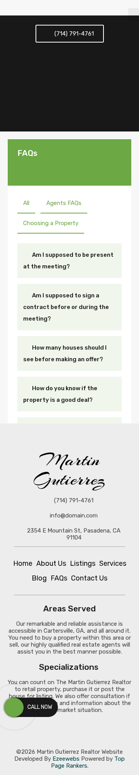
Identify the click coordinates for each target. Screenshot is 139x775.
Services (112, 563)
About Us (51, 563)
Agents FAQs (63, 203)
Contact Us (89, 578)
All (26, 203)
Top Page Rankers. (88, 762)
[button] (133, 14)
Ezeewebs (66, 758)
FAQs (59, 578)
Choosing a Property (50, 223)
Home (22, 563)
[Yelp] (112, 731)
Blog (39, 578)
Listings (82, 563)
